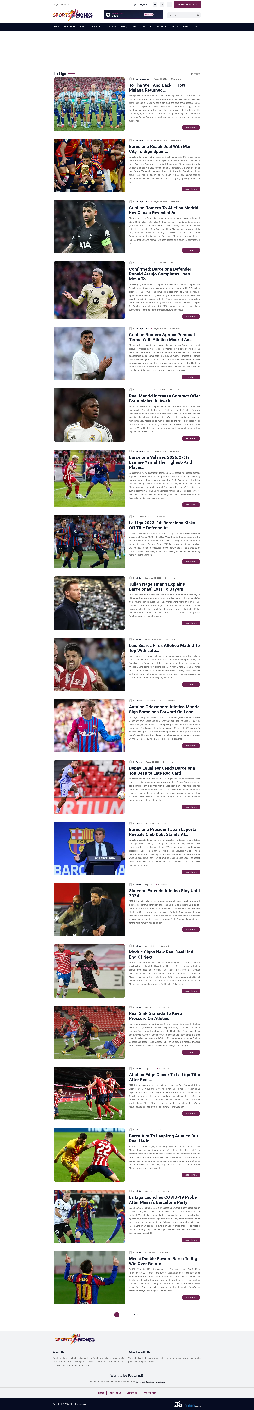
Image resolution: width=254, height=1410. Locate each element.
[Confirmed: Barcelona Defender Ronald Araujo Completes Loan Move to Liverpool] (89, 290)
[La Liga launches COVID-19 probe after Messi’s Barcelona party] (89, 1216)
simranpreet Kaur (143, 79)
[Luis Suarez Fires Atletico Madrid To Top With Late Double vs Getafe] (89, 664)
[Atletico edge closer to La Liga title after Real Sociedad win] (89, 1093)
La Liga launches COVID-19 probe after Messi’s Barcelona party (163, 1200)
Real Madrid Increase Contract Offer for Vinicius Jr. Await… (164, 398)
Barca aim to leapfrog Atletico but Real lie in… (163, 1138)
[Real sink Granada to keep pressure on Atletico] (89, 1032)
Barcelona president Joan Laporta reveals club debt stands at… (162, 832)
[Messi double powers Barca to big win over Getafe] (89, 1277)
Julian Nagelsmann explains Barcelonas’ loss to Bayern (157, 587)
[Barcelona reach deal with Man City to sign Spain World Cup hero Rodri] (89, 165)
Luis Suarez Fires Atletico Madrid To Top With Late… (164, 648)
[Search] (198, 15)
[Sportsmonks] (76, 15)
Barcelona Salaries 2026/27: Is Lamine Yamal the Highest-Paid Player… (160, 462)
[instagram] (169, 4)
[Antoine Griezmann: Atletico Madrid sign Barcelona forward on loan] (89, 725)
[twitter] (162, 4)
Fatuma (139, 701)
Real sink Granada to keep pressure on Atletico (155, 1016)
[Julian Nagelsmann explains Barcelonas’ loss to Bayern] (89, 603)
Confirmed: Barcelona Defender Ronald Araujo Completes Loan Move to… (160, 274)
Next (137, 1315)
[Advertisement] (127, 50)
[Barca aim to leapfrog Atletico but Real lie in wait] (89, 1155)
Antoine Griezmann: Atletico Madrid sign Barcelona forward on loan (164, 709)
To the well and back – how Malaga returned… (157, 88)
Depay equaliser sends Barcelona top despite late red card (162, 770)
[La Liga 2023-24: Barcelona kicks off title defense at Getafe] (89, 541)
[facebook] (155, 4)
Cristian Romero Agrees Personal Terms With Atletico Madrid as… (162, 337)
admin (138, 578)
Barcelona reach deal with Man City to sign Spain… (160, 149)
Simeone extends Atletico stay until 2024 (164, 893)
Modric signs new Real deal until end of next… (162, 954)
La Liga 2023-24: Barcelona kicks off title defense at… (162, 525)
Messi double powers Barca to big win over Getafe (163, 1261)
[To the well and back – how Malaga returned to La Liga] (89, 104)
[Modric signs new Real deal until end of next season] (89, 971)
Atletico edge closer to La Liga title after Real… (164, 1077)
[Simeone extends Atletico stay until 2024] (89, 909)
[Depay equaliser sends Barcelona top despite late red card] (89, 787)
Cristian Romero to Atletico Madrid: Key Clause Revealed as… (164, 210)
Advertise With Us (188, 4)
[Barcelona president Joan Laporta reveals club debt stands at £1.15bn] (89, 848)
